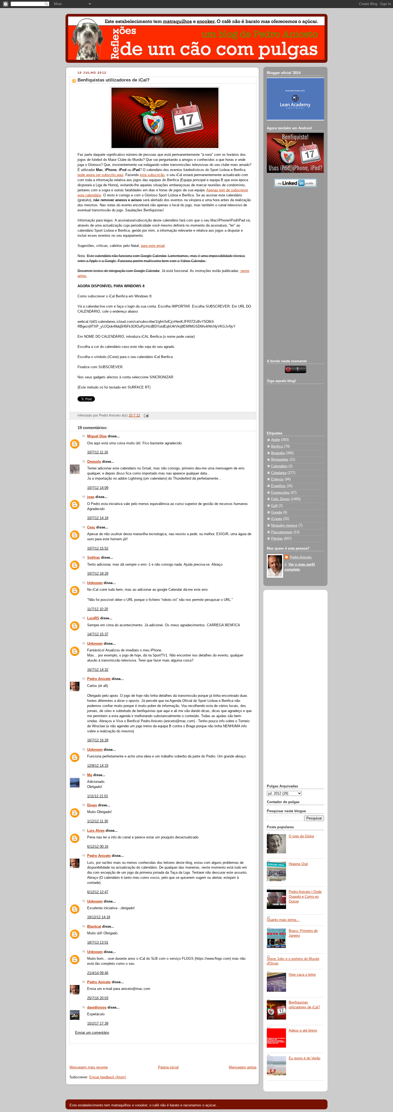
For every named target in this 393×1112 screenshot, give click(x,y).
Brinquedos (279, 459)
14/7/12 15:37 (97, 634)
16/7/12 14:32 (97, 670)
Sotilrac (93, 557)
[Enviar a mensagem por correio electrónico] (145, 415)
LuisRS (93, 618)
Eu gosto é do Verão (304, 1058)
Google (276, 512)
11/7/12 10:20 (97, 609)
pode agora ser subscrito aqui (100, 175)
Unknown (95, 583)
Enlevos (277, 479)
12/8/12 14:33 (97, 766)
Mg (89, 775)
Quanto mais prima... (283, 920)
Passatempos (281, 532)
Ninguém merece (284, 525)
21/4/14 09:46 (97, 973)
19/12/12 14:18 (98, 917)
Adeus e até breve (303, 1030)
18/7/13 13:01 (97, 942)
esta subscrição (152, 175)
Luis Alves (96, 831)
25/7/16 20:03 (97, 998)
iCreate (276, 519)
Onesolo (94, 462)
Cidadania (278, 473)
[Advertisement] (128, 1052)
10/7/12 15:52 (97, 548)
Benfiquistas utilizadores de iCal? (113, 80)
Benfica (277, 446)
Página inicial (168, 1067)
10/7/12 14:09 (97, 488)
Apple (275, 440)
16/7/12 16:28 (97, 740)
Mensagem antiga (242, 1067)
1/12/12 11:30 (97, 821)
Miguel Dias (97, 436)
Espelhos (278, 486)
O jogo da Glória (301, 836)
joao (90, 497)
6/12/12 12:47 (97, 892)
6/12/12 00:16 (97, 847)
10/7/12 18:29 (97, 574)
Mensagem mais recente (89, 1067)
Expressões (280, 493)
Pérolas (277, 539)
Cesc (91, 527)
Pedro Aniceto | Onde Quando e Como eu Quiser (305, 896)
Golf (274, 506)
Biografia (278, 453)
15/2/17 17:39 (97, 1023)
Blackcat (94, 926)
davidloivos (96, 1007)
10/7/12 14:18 (97, 518)
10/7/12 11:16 (97, 452)
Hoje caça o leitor (302, 975)
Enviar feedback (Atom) (107, 1077)
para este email (153, 246)
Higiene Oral (298, 864)
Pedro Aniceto (99, 679)
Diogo (92, 805)
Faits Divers (280, 499)
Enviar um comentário (92, 1033)
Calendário (279, 466)
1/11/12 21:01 (97, 796)
